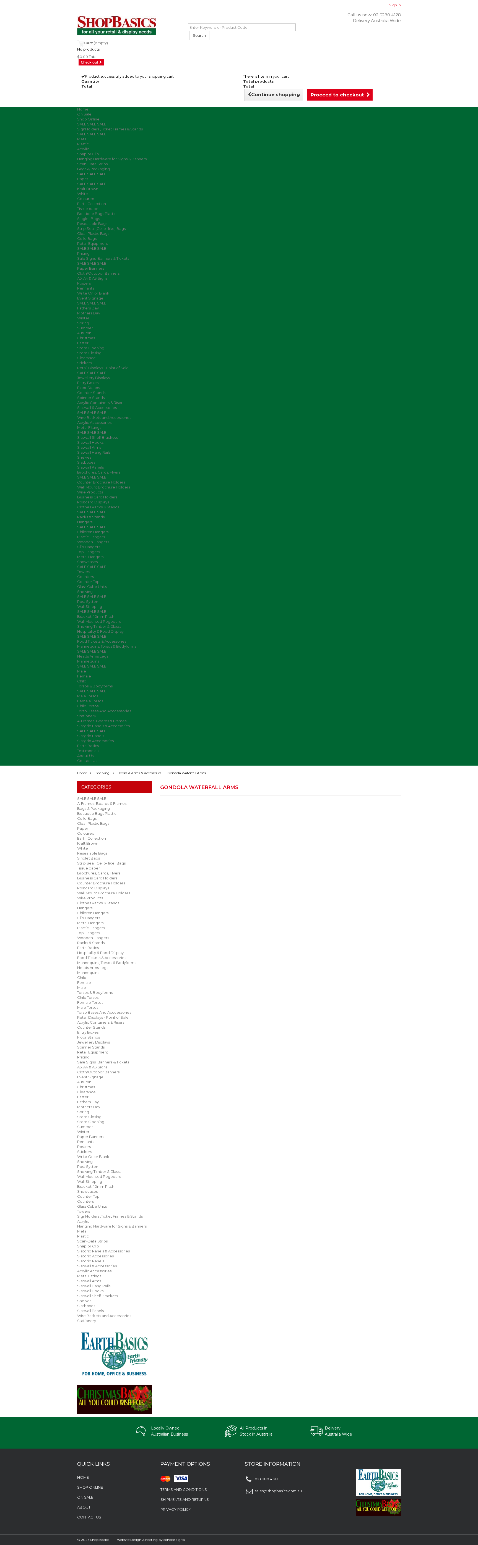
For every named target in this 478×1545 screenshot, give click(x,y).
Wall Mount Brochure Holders (103, 487)
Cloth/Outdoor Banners (98, 273)
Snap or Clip (88, 154)
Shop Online (88, 119)
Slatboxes (86, 462)
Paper (82, 179)
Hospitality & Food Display (100, 631)
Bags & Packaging (93, 169)
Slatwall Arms (89, 447)
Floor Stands (88, 387)
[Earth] (114, 1353)
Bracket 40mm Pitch (95, 616)
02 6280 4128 (387, 14)
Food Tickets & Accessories (101, 641)
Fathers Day (88, 308)
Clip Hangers (88, 547)
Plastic (83, 144)
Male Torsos (87, 696)
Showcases (87, 561)
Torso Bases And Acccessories (104, 711)
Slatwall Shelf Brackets (97, 437)
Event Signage (90, 298)
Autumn (84, 333)
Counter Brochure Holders (101, 482)
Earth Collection (91, 203)
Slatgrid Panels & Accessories (103, 726)
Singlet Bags (88, 218)
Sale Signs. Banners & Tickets (103, 258)
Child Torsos (87, 706)
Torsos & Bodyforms (95, 686)
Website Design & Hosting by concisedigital (151, 1540)
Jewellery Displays (93, 377)
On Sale (84, 114)
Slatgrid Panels (90, 736)
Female (84, 676)
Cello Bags (87, 238)
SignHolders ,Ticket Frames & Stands (110, 129)
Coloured (85, 198)
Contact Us (87, 760)
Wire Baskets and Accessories (104, 417)
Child (81, 681)
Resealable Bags (92, 223)
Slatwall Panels (90, 467)
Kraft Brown (87, 188)
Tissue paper (88, 208)
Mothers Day (88, 313)
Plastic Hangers (91, 537)
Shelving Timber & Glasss (99, 626)
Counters (85, 576)
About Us (85, 755)
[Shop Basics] (128, 25)
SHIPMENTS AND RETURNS (184, 1499)
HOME (83, 1477)
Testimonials (88, 750)
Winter (83, 318)
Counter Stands (91, 392)
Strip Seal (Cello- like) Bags (101, 228)
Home (83, 109)
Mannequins (88, 661)
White (82, 193)
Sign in (395, 5)
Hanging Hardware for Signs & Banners (112, 159)
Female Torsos (90, 701)
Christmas (86, 338)
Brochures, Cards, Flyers (98, 472)
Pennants (85, 288)
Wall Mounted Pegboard (99, 621)
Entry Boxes (87, 382)
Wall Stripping (89, 606)
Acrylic (83, 149)
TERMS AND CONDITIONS (183, 1489)
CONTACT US (89, 1517)
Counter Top (88, 581)
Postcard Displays (93, 502)
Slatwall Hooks (90, 442)
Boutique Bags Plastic (96, 213)
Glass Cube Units (92, 586)
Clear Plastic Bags (93, 233)
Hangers (84, 522)
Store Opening (90, 348)
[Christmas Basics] (114, 1396)
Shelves (84, 457)
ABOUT (83, 1507)
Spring (83, 323)
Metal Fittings (89, 427)
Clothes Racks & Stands (98, 507)
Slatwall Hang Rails (93, 452)
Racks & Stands (91, 517)
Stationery (86, 716)
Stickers (84, 363)
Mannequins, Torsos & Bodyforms (106, 646)
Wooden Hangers (93, 542)
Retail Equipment (92, 243)
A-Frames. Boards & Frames (101, 721)
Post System (88, 601)
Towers (83, 571)
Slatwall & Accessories (97, 407)
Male (81, 671)
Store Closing (89, 353)
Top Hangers (88, 552)
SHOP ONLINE (90, 1487)
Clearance (86, 358)
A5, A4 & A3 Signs (92, 278)
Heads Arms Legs (92, 656)
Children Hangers (92, 532)
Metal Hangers (90, 557)
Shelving (85, 591)
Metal (82, 139)
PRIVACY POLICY (175, 1509)
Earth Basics (88, 745)
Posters (84, 283)
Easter (83, 343)
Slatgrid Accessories (95, 741)
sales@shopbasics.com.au (278, 1491)
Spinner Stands (91, 397)
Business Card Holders (97, 497)
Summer (85, 328)
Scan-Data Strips (92, 164)
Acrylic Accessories (94, 422)
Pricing (83, 253)
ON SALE (85, 1497)
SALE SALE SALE (91, 124)
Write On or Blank (93, 293)
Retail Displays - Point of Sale (103, 368)
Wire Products (90, 492)
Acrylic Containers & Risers (100, 402)
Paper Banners (90, 268)
